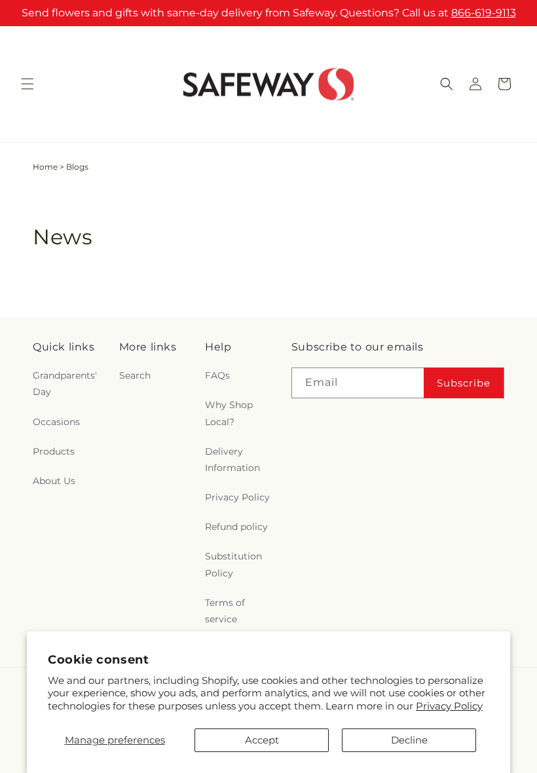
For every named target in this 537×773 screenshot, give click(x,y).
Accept (262, 740)
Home (45, 167)
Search (135, 375)
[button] (27, 83)
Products (54, 451)
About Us (54, 481)
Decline (409, 740)
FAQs (217, 375)
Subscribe (464, 383)
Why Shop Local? (229, 413)
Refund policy (236, 527)
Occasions (56, 422)
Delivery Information (232, 459)
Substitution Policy (233, 564)
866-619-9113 (483, 13)
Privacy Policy (449, 706)
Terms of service (225, 611)
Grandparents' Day (65, 383)
